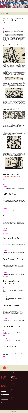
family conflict (12, 348)
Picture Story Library (17, 9)
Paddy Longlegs (3, 379)
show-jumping (14, 176)
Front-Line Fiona (3, 384)
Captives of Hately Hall (12, 326)
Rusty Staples (12, 400)
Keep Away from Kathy (12, 238)
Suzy (9, 176)
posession (17, 260)
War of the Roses (10, 346)
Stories (9, 9)
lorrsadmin (18, 176)
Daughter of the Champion (4, 386)
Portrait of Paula (9, 216)
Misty (11, 398)
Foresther (12, 396)
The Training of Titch (11, 175)
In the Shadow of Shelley (13, 259)
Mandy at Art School (3, 377)
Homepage (2, 9)
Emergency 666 (3, 385)
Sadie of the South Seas (4, 378)
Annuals (13, 9)
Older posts (7, 367)
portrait (15, 217)
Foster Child (12, 260)
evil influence (12, 217)
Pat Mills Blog (12, 399)
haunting (15, 260)
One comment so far (6, 254)
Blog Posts (6, 9)
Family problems (13, 239)
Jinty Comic (12, 397)
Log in (2, 403)
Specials (23, 9)
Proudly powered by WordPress (14, 411)
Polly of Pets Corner (3, 376)
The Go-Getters (3, 375)
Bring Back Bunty (13, 391)
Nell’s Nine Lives (9, 194)
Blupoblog (12, 390)
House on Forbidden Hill (13, 305)
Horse (12, 176)
